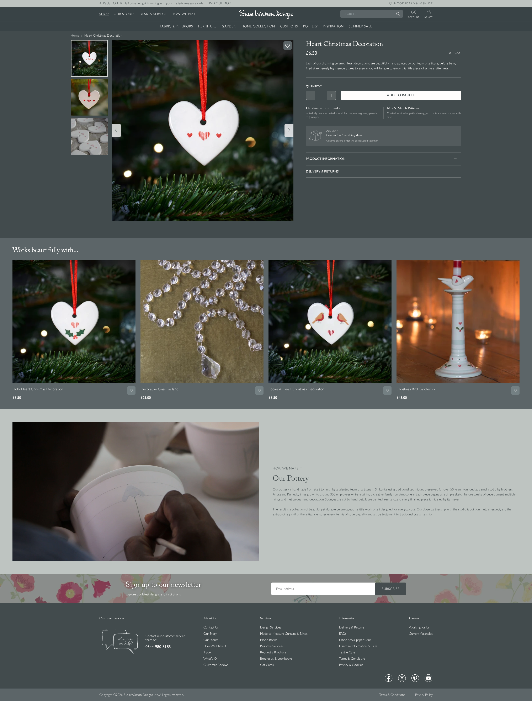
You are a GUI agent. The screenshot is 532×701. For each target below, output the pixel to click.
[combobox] (371, 14)
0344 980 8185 (158, 646)
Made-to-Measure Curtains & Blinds (284, 634)
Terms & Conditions (352, 658)
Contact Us (211, 627)
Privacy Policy (424, 695)
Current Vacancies (421, 634)
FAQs (342, 634)
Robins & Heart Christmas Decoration (296, 389)
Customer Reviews (215, 665)
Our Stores (124, 14)
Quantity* (314, 86)
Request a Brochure (273, 652)
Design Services (270, 627)
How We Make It (186, 14)
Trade (207, 652)
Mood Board (268, 640)
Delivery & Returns (351, 627)
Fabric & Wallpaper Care (355, 640)
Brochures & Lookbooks (276, 658)
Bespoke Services (271, 646)
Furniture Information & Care (358, 646)
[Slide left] (116, 130)
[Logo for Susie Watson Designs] (266, 14)
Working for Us (419, 627)
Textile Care (347, 652)
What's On (210, 658)
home (75, 35)
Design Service (153, 14)
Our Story (210, 634)
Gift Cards (267, 665)
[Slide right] (288, 130)
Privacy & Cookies (351, 665)
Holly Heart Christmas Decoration (37, 389)
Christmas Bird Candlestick (416, 389)
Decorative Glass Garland (159, 389)
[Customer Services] (119, 642)
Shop (104, 14)
